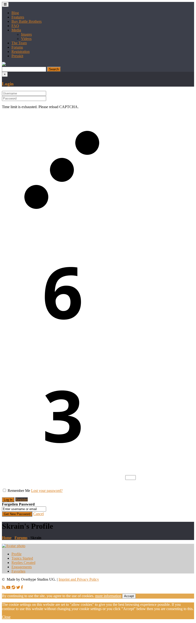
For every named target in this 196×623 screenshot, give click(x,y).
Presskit (17, 56)
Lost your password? (47, 491)
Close (6, 617)
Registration (20, 52)
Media (16, 30)
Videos (26, 39)
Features (17, 17)
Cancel (38, 514)
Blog (15, 13)
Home (6, 538)
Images (26, 34)
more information (108, 596)
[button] (4, 64)
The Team (19, 43)
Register (21, 499)
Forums (17, 47)
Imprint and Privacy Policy (79, 579)
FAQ (15, 26)
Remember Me (19, 491)
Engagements (21, 567)
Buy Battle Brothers (26, 21)
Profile (16, 554)
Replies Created (23, 563)
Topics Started (22, 558)
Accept (129, 596)
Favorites (18, 571)
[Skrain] (13, 546)
